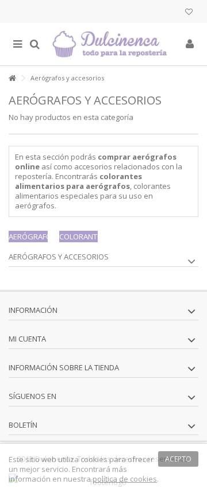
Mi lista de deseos (188, 13)
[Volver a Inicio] (12, 78)
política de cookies (125, 479)
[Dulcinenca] (112, 44)
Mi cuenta (27, 339)
